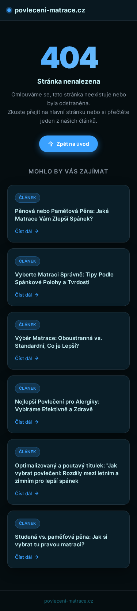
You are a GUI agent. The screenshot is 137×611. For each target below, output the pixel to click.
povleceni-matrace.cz (50, 10)
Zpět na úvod (73, 144)
